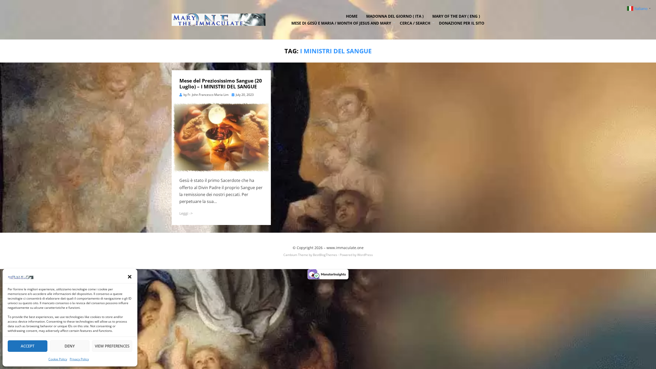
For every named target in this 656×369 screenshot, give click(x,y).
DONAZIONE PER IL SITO (461, 23)
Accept (27, 345)
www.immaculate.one (345, 247)
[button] (129, 276)
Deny (70, 345)
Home (351, 16)
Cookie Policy (57, 359)
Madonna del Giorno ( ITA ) (395, 16)
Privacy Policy (79, 359)
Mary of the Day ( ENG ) (456, 16)
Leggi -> (186, 213)
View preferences (112, 345)
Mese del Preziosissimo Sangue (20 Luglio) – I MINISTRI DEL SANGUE (220, 83)
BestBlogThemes (325, 255)
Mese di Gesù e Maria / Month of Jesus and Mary (341, 23)
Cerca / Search (415, 23)
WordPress (365, 255)
